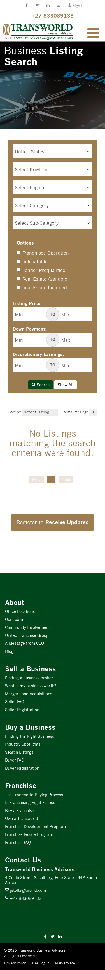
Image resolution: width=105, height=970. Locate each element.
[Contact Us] (56, 6)
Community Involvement (27, 627)
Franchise (20, 786)
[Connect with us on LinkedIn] (46, 6)
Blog (9, 651)
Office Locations (20, 611)
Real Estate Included (44, 287)
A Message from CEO (24, 643)
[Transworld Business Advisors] (12, 25)
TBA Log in (40, 963)
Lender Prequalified (44, 270)
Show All (65, 385)
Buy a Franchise (19, 810)
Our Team (14, 619)
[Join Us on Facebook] (24, 6)
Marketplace (65, 963)
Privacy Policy (15, 963)
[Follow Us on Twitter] (35, 6)
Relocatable (35, 261)
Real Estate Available (44, 279)
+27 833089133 (52, 15)
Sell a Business (30, 669)
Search (43, 385)
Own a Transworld (21, 818)
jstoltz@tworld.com (25, 890)
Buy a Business (30, 727)
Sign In (73, 5)
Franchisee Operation (45, 253)
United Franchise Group (27, 635)
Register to (52, 522)
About (14, 603)
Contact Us (23, 860)
